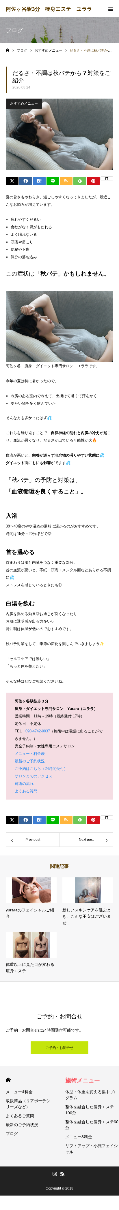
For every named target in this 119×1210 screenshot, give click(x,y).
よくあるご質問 (20, 1115)
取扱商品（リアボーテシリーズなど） (28, 1103)
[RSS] (62, 1174)
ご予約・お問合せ (59, 1048)
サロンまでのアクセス (33, 776)
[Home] (7, 50)
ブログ (12, 1133)
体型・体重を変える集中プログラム (91, 1095)
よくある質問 (26, 791)
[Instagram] (54, 1174)
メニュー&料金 (19, 1092)
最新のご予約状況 (30, 761)
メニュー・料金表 (30, 753)
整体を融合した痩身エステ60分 (91, 1124)
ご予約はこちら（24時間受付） (41, 768)
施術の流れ (24, 783)
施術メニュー (82, 1080)
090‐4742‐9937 (37, 731)
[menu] (110, 8)
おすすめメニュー (24, 103)
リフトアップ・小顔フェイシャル (91, 1148)
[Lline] (53, 181)
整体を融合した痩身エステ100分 (89, 1110)
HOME (8, 1079)
